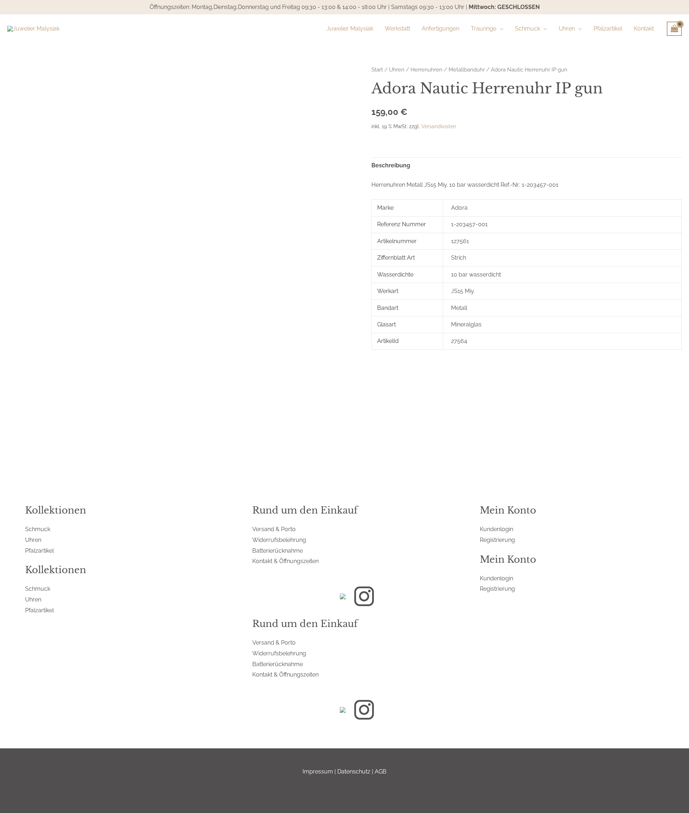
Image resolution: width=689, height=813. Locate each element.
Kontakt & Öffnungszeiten (285, 561)
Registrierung (497, 539)
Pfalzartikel (39, 550)
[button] (499, 28)
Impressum (318, 771)
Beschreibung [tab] (390, 165)
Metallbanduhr (467, 69)
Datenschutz (353, 771)
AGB (380, 771)
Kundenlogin (496, 529)
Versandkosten (438, 126)
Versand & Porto (274, 529)
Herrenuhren (426, 69)
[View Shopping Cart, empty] (674, 29)
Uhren (396, 69)
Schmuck (37, 529)
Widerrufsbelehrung (279, 539)
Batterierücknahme (277, 550)
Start (377, 69)
